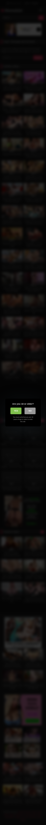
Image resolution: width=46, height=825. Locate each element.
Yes (16, 411)
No (30, 411)
